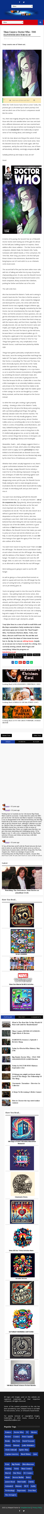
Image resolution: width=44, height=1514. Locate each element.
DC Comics (28, 1473)
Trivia (16, 1469)
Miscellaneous (28, 1464)
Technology (10, 1490)
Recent (22, 1017)
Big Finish (16, 1464)
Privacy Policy (37, 1508)
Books (7, 1441)
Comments (36, 1017)
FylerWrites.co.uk (9, 652)
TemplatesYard (25, 1508)
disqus (8, 742)
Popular (8, 1017)
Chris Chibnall (10, 1450)
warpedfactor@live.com (12, 1420)
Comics (16, 1437)
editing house (28, 641)
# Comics (11, 655)
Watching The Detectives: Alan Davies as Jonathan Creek (22, 891)
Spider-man (23, 1450)
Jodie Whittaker (28, 1445)
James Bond (10, 1482)
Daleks (31, 1482)
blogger (36, 742)
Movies (34, 1432)
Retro (28, 1477)
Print (7, 1464)
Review (8, 1437)
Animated (9, 1486)
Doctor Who (18, 1432)
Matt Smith (21, 1482)
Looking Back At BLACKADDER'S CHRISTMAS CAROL (21, 684)
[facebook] (19, 2)
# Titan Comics (8, 657)
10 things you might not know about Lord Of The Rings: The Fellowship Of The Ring (27, 1076)
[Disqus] (22, 772)
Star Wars (17, 1473)
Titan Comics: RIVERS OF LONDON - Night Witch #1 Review (26, 1032)
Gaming (8, 1469)
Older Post (37, 735)
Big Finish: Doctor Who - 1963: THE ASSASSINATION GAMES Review (26, 1058)
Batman (16, 1445)
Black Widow (26, 1454)
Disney (8, 1445)
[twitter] (23, 2)
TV (27, 1432)
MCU (26, 1486)
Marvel (8, 1473)
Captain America (11, 1454)
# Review (37, 655)
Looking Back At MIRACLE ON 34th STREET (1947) (20, 702)
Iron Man (32, 1490)
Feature (8, 1432)
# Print (29, 655)
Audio (33, 1486)
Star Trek (16, 1441)
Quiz (35, 1454)
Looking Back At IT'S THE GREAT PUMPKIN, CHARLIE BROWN (21, 722)
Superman (21, 1490)
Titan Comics (26, 1469)
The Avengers (10, 1495)
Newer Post (6, 735)
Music (7, 1477)
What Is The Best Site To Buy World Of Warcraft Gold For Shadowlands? (27, 1023)
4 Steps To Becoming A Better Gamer (27, 1092)
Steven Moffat (18, 1477)
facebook (22, 742)
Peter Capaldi (27, 1437)
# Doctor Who (20, 655)
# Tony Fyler (19, 657)
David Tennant (28, 1441)
